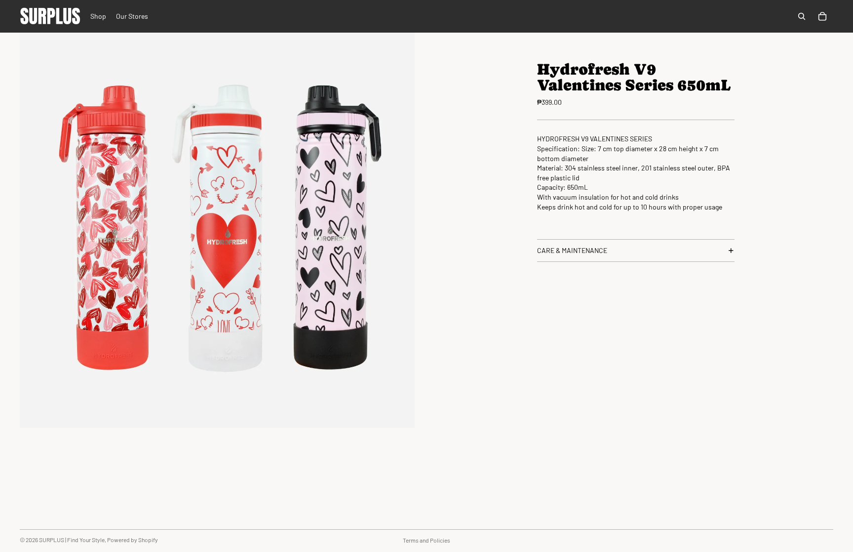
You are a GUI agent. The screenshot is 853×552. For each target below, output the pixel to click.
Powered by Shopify (132, 539)
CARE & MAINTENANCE (572, 250)
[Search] (802, 16)
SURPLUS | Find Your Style (72, 539)
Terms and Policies (426, 540)
